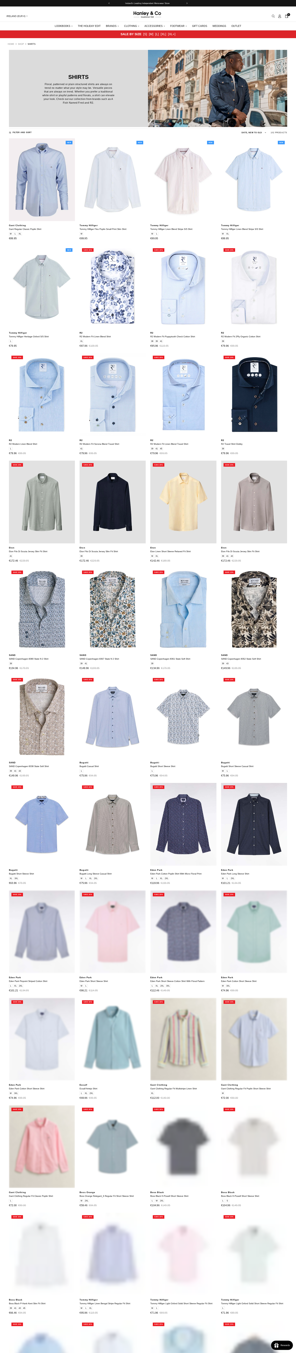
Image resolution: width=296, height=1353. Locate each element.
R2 (81, 333)
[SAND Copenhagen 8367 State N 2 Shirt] (113, 609)
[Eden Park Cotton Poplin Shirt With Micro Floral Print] (183, 824)
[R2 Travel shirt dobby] (254, 394)
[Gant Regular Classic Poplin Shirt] (42, 179)
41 (161, 341)
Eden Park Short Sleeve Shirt (94, 981)
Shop (21, 44)
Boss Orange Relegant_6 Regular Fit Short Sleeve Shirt (107, 1196)
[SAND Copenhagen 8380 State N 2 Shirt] (42, 609)
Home (11, 44)
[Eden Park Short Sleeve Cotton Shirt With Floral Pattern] (183, 931)
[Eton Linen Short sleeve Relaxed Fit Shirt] (183, 502)
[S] (145, 34)
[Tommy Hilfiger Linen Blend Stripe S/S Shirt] (183, 179)
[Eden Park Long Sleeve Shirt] (254, 824)
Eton (11, 547)
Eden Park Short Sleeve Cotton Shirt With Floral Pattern (177, 981)
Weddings (219, 26)
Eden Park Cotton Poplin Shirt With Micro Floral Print (175, 873)
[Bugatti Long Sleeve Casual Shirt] (113, 824)
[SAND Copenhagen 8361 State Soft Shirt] (183, 609)
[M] (151, 34)
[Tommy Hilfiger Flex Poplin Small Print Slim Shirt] (113, 179)
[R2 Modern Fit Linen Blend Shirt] (113, 287)
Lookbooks (62, 26)
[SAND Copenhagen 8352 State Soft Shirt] (254, 609)
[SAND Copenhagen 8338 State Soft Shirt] (42, 716)
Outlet (236, 26)
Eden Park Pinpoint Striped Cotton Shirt (28, 981)
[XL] (163, 34)
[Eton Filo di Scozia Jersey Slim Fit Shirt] (42, 502)
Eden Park (156, 870)
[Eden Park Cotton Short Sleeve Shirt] (254, 931)
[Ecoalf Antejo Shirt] (113, 1039)
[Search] (273, 16)
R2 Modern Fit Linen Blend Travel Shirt (169, 444)
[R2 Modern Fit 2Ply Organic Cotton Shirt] (254, 287)
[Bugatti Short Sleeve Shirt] (183, 716)
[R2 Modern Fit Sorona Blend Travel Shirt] (113, 394)
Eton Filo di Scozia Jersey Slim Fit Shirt (28, 551)
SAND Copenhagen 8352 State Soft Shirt (241, 659)
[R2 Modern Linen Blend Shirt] (42, 394)
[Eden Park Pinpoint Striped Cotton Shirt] (42, 931)
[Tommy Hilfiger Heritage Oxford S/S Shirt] (42, 287)
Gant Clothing (17, 225)
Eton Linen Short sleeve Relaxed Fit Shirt (170, 551)
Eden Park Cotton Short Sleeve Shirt (239, 981)
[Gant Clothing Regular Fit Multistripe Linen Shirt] (183, 1039)
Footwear (177, 26)
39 (157, 341)
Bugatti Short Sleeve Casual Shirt (237, 766)
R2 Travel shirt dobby (232, 444)
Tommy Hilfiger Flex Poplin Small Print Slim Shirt (103, 229)
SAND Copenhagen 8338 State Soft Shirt (29, 766)
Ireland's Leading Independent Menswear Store (148, 3)
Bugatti (84, 762)
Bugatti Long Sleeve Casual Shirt (96, 873)
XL (20, 234)
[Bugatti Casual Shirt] (113, 716)
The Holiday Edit (89, 26)
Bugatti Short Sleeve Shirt (162, 766)
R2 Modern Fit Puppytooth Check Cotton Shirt (172, 336)
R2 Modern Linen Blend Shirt (23, 444)
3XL (16, 878)
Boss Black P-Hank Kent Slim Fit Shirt (27, 1303)
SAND (12, 655)
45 (161, 449)
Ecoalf (83, 1085)
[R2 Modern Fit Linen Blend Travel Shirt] (183, 394)
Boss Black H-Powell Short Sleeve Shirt (169, 1196)
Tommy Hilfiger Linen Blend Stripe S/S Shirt (171, 229)
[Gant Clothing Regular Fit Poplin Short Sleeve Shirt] (254, 1039)
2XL (96, 878)
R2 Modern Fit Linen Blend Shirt (95, 336)
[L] (157, 34)
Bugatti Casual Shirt (89, 766)
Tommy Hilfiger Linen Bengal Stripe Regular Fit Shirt (105, 1303)
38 (152, 341)
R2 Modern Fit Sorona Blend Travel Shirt (99, 444)
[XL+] (171, 34)
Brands (111, 26)
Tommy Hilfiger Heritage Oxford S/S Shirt (29, 336)
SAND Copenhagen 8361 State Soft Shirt (170, 659)
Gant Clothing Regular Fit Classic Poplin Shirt (31, 1196)
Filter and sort (22, 132)
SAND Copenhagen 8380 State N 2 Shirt (28, 659)
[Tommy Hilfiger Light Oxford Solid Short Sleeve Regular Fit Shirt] (183, 1254)
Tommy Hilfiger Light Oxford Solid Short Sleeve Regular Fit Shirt (181, 1303)
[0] (285, 16)
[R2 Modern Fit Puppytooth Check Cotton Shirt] (183, 287)
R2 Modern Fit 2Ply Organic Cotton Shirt (240, 336)
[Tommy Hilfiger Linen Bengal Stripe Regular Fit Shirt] (113, 1254)
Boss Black (157, 1192)
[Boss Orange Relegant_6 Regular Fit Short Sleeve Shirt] (113, 1146)
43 (232, 556)
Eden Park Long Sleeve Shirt (235, 873)
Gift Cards (199, 26)
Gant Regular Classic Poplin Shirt (25, 229)
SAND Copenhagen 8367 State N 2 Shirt (99, 659)
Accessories (153, 26)
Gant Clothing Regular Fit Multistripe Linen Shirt (173, 1088)
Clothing (130, 26)
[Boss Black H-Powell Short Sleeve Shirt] (183, 1146)
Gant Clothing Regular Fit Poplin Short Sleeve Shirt (246, 1088)
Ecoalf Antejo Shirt (88, 1088)
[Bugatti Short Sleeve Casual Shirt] (254, 716)
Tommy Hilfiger (89, 225)
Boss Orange (87, 1192)
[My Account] (279, 16)
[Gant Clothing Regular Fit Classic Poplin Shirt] (42, 1146)
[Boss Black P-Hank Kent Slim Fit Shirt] (42, 1254)
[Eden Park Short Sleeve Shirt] (113, 931)
